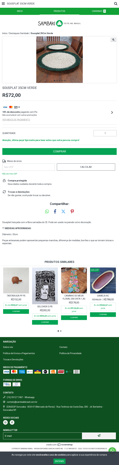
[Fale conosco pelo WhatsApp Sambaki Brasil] (112, 450)
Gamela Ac (103, 295)
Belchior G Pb (45, 306)
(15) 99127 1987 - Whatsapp (21, 397)
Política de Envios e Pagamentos (19, 353)
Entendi (59, 461)
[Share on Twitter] (63, 211)
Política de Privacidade (71, 353)
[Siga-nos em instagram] (5, 422)
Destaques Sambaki (19, 33)
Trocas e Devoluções (13, 359)
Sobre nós (8, 347)
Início (4, 33)
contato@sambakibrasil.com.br (22, 402)
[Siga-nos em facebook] (12, 422)
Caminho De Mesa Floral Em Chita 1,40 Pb (74, 297)
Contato (63, 347)
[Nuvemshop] (59, 445)
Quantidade (9, 133)
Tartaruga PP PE (16, 295)
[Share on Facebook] (55, 211)
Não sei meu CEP (9, 174)
